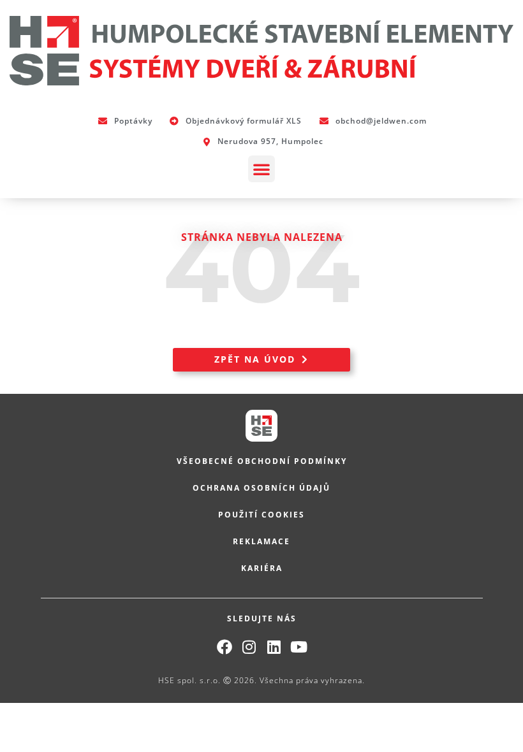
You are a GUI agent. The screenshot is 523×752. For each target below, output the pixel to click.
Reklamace (261, 541)
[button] (261, 168)
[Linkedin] (274, 646)
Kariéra (262, 568)
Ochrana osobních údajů (261, 487)
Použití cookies (261, 514)
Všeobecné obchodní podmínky (262, 461)
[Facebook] (224, 646)
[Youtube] (299, 646)
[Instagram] (249, 646)
